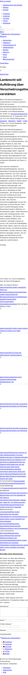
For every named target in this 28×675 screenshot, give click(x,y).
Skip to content (5, 1)
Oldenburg (6, 43)
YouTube (6, 18)
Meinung (6, 52)
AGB (4, 672)
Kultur (5, 54)
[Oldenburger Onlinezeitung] (10, 638)
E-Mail (25, 121)
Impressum (7, 667)
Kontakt (5, 10)
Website (3, 630)
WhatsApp (6, 23)
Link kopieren (24, 304)
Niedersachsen (8, 47)
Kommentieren (12, 304)
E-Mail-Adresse (6, 624)
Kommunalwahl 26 (9, 45)
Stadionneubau (9, 483)
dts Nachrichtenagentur (19, 114)
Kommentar (4, 606)
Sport (5, 57)
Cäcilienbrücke (19, 483)
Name (2, 620)
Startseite (3, 304)
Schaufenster (9, 59)
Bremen (5, 50)
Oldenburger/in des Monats (12, 5)
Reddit (19, 121)
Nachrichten (7, 40)
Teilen (19, 304)
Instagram (6, 16)
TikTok (5, 21)
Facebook (6, 14)
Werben (5, 7)
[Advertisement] (14, 261)
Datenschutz (7, 670)
